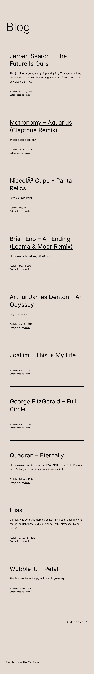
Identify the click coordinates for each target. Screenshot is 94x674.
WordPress (33, 662)
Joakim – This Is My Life (43, 355)
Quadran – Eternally (37, 455)
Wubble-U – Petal (34, 568)
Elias (16, 510)
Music (27, 95)
